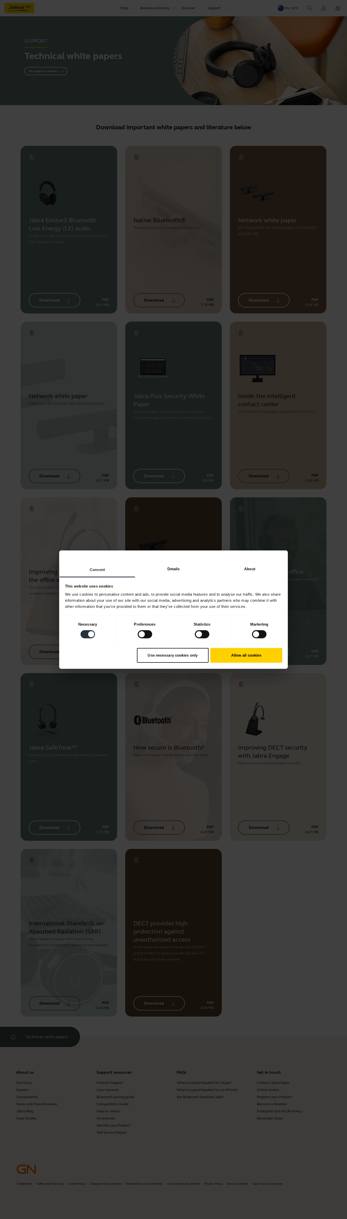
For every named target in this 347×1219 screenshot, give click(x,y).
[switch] (145, 634)
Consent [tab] (97, 569)
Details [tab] (173, 568)
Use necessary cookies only (173, 655)
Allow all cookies (246, 655)
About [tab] (249, 568)
